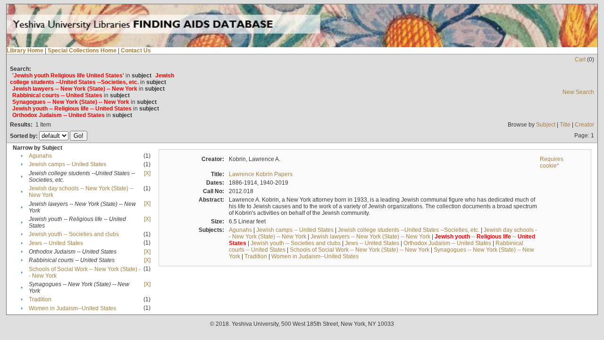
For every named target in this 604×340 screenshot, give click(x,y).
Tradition (40, 299)
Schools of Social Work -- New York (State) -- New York (359, 249)
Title (565, 124)
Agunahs (40, 156)
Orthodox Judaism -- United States (447, 243)
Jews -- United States (56, 243)
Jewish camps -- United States (67, 164)
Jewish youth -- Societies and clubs (74, 234)
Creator (584, 124)
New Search (578, 92)
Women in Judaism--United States (72, 308)
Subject (545, 124)
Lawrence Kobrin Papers (261, 174)
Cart (580, 59)
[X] (147, 173)
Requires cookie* (551, 162)
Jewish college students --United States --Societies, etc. (408, 230)
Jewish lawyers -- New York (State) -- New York (370, 236)
